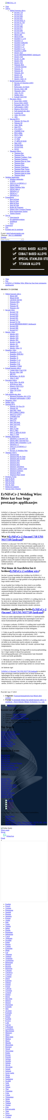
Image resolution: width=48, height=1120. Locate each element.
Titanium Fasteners (21, 159)
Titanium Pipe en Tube (22, 161)
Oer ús (7, 215)
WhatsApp (10, 836)
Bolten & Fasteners (16, 207)
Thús (7, 6)
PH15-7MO (18, 135)
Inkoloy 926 (18, 57)
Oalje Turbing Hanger (8, 769)
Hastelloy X (18, 41)
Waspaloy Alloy (20, 91)
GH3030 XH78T (20, 67)
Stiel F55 (17, 127)
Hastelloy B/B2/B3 (21, 43)
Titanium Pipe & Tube (17, 457)
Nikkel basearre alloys (17, 10)
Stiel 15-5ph (14, 428)
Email (3, 838)
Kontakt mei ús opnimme (14, 229)
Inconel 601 (18, 19)
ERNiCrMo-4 (15, 189)
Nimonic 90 (18, 71)
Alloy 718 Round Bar (24, 822)
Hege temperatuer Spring (18, 211)
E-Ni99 (12, 181)
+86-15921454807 (19, 716)
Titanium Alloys (15, 151)
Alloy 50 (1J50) (19, 115)
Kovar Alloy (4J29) (21, 103)
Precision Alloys (15, 99)
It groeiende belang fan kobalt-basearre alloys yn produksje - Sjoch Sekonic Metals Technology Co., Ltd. (25, 701)
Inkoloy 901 (18, 61)
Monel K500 (18, 37)
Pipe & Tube (14, 201)
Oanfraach (9, 225)
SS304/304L (18, 145)
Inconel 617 (18, 29)
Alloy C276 (14, 824)
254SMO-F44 (19, 131)
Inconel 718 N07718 (8, 736)
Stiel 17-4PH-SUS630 (18, 432)
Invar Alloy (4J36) (20, 101)
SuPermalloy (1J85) (21, 107)
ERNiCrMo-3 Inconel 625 (19, 440)
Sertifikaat (13, 221)
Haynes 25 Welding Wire (19, 451)
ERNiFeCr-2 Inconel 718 (19, 438)
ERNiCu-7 (14, 193)
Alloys (7, 8)
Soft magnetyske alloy (22, 111)
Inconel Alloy (10, 310)
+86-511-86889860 (15, 235)
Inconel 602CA (19, 21)
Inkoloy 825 (18, 53)
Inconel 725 (18, 25)
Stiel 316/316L (15, 424)
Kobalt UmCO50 (20, 97)
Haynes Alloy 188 (20, 89)
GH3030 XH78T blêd (9, 738)
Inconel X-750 (19, 23)
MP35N (17, 85)
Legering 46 (18, 113)
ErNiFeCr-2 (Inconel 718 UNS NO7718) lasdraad (23, 611)
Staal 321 (13, 426)
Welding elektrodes (16, 179)
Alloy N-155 (18, 93)
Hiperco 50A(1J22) (21, 109)
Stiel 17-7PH (14, 434)
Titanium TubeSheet (21, 167)
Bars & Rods (14, 199)
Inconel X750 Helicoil (27, 824)
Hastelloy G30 (19, 45)
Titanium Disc (19, 155)
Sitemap (8, 818)
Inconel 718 (18, 13)
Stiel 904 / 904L (15, 410)
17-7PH (17, 139)
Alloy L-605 (14, 378)
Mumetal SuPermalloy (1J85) (20, 398)
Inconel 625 (18, 15)
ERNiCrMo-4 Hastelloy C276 (20, 442)
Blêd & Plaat (14, 203)
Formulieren (9, 197)
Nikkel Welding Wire (17, 187)
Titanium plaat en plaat (22, 173)
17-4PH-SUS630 (20, 141)
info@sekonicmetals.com (15, 233)
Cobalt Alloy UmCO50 (18, 370)
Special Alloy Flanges (13, 489)
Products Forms (10, 477)
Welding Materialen (12, 177)
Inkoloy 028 (18, 77)
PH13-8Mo (18, 133)
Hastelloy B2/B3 (7, 746)
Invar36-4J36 (5, 740)
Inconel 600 (18, 17)
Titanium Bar (19, 153)
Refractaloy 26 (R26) (21, 87)
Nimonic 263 (19, 73)
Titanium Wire (19, 165)
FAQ (11, 223)
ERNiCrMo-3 (15, 185)
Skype (3, 832)
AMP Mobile (10, 820)
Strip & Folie (14, 205)
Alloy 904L (18, 125)
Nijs (6, 227)
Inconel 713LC (19, 33)
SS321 (16, 149)
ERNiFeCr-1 (14, 195)
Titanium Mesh (19, 175)
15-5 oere (17, 137)
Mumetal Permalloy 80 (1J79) (20, 396)
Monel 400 (18, 35)
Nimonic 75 (18, 69)
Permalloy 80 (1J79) (21, 105)
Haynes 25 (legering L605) (23, 83)
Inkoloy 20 (18, 75)
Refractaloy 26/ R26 (8, 744)
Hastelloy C (14, 356)
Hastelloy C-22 (19, 49)
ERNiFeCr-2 (14, 191)
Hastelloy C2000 (20, 51)
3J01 (16, 117)
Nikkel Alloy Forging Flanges (20, 209)
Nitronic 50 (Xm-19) (21, 121)
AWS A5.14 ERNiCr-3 (18, 183)
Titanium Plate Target (21, 169)
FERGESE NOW (7, 797)
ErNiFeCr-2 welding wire (24, 571)
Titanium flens (19, 163)
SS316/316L (18, 147)
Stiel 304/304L (15, 422)
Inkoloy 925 (18, 63)
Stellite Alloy (18, 95)
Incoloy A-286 (19, 59)
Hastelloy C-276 (20, 39)
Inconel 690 (18, 31)
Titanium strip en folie (22, 171)
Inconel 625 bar (10, 822)
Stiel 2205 (17, 143)
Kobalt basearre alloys (17, 81)
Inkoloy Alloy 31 (20, 79)
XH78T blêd (37, 822)
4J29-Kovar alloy (16, 384)
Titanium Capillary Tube (22, 157)
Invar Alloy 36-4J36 (17, 382)
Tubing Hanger (15, 213)
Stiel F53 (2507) (15, 414)
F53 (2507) (18, 129)
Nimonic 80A (19, 65)
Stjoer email (5, 830)
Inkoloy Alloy (10, 332)
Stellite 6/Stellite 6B (8, 732)
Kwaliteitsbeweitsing (17, 219)
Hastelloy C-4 (19, 47)
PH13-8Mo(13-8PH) (17, 412)
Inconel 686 (18, 27)
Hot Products (10, 816)
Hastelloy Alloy (10, 350)
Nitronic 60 (18, 123)
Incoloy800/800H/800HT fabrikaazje (27, 55)
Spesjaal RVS (15, 119)
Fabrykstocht (14, 217)
